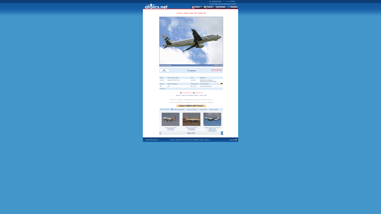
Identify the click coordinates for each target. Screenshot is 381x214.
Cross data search (186, 92)
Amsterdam (210, 80)
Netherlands (203, 80)
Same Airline (203, 109)
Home (197, 7)
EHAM (214, 81)
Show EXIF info (199, 92)
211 (178, 80)
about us (172, 139)
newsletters (196, 139)
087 (168, 86)
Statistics (234, 7)
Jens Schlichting (204, 84)
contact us (207, 139)
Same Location (214, 109)
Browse (222, 7)
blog (202, 139)
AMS (210, 81)
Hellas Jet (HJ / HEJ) (173, 77)
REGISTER (216, 2)
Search (210, 7)
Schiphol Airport (204, 81)
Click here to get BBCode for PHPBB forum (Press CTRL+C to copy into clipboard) (191, 102)
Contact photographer (206, 86)
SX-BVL (169, 84)
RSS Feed (232, 140)
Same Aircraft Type (192, 109)
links (190, 139)
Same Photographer (178, 109)
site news (185, 139)
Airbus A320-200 (172, 80)
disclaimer (179, 139)
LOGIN (232, 1)
